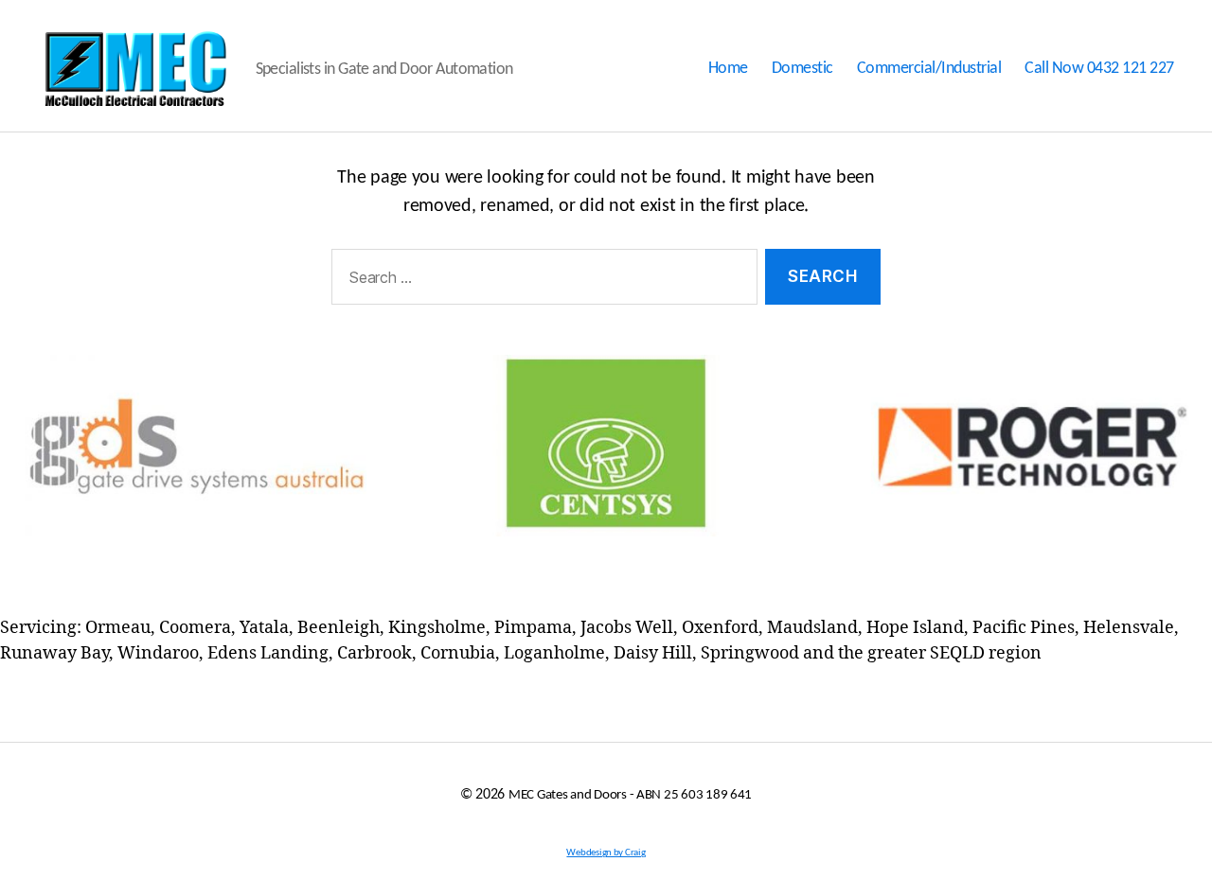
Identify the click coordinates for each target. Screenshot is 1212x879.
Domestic (802, 69)
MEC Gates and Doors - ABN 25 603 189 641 (630, 795)
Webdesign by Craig (605, 853)
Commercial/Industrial (929, 69)
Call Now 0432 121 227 (1099, 69)
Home (728, 69)
